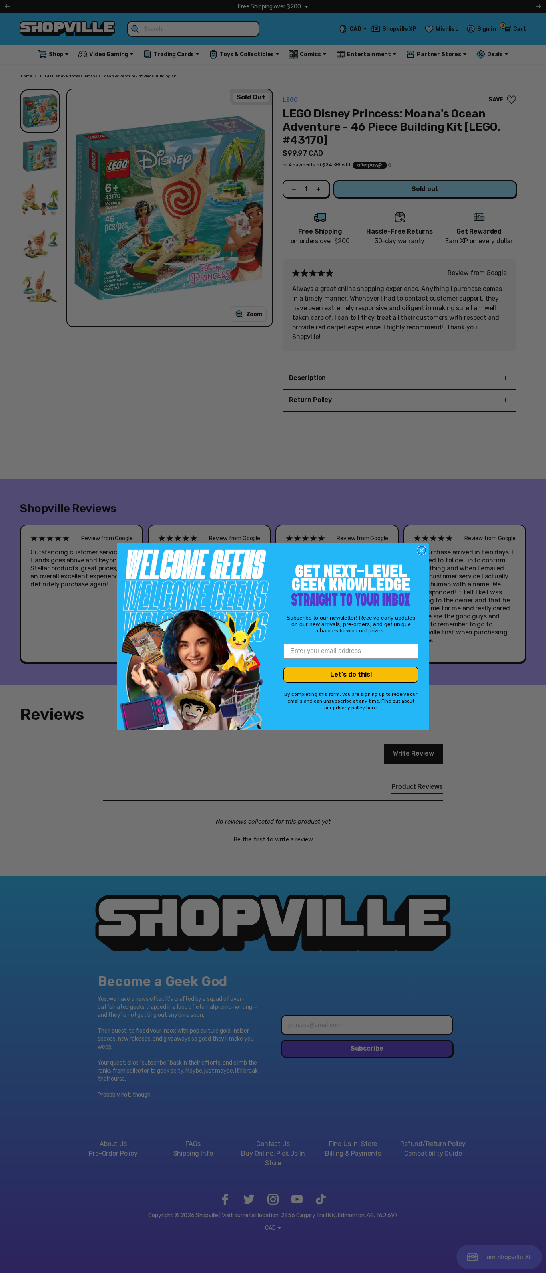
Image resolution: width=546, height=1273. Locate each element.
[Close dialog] (422, 550)
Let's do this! (351, 674)
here (371, 708)
